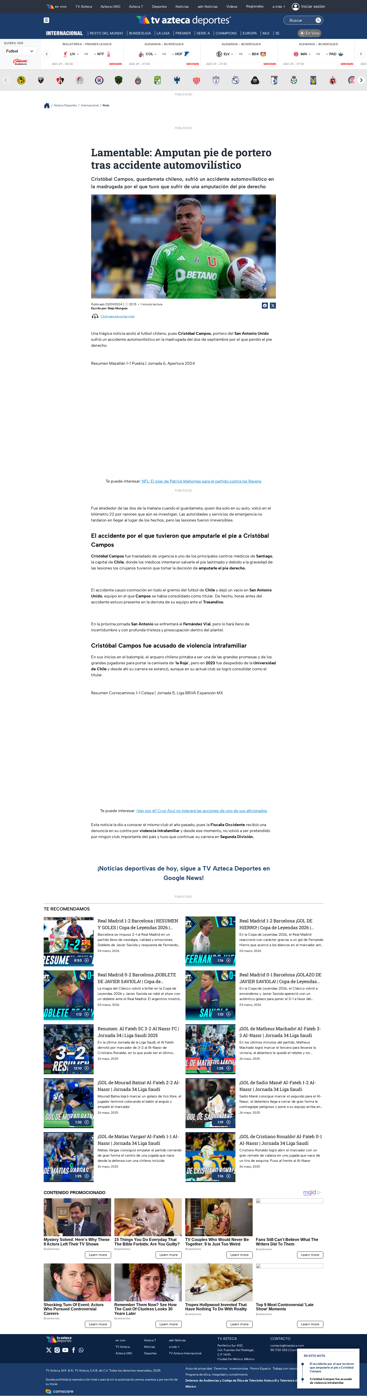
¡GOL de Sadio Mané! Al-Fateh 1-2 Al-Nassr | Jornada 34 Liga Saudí (277, 1085)
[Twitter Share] (273, 306)
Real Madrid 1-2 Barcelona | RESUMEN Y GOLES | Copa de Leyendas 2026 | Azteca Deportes (138, 924)
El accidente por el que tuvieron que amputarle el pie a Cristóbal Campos (332, 1367)
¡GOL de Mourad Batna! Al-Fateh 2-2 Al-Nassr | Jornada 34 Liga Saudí (139, 1085)
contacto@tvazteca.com (287, 1345)
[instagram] (57, 1351)
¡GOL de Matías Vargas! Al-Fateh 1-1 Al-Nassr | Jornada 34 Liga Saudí (138, 1139)
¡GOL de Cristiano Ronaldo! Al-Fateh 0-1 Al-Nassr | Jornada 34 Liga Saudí (280, 1139)
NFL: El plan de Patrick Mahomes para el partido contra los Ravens (201, 481)
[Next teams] (361, 80)
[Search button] (318, 20)
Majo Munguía (117, 308)
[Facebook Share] (265, 306)
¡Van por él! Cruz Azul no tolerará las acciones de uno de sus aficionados (201, 810)
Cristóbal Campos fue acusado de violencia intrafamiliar (331, 1381)
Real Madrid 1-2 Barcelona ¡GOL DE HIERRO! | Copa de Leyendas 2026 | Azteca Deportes (275, 924)
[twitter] (49, 1351)
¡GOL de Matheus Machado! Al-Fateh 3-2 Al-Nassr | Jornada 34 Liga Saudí (280, 1032)
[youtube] (65, 1351)
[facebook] (73, 1351)
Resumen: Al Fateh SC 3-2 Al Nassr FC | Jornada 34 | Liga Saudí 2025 (138, 1032)
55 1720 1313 (278, 1350)
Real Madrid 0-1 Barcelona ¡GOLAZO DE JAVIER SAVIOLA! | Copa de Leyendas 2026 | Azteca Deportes (280, 978)
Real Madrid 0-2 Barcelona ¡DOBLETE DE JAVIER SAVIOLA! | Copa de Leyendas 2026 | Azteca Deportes (137, 978)
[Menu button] (64, 20)
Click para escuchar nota (117, 316)
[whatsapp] (81, 1351)
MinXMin (115, 64)
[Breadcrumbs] (49, 105)
